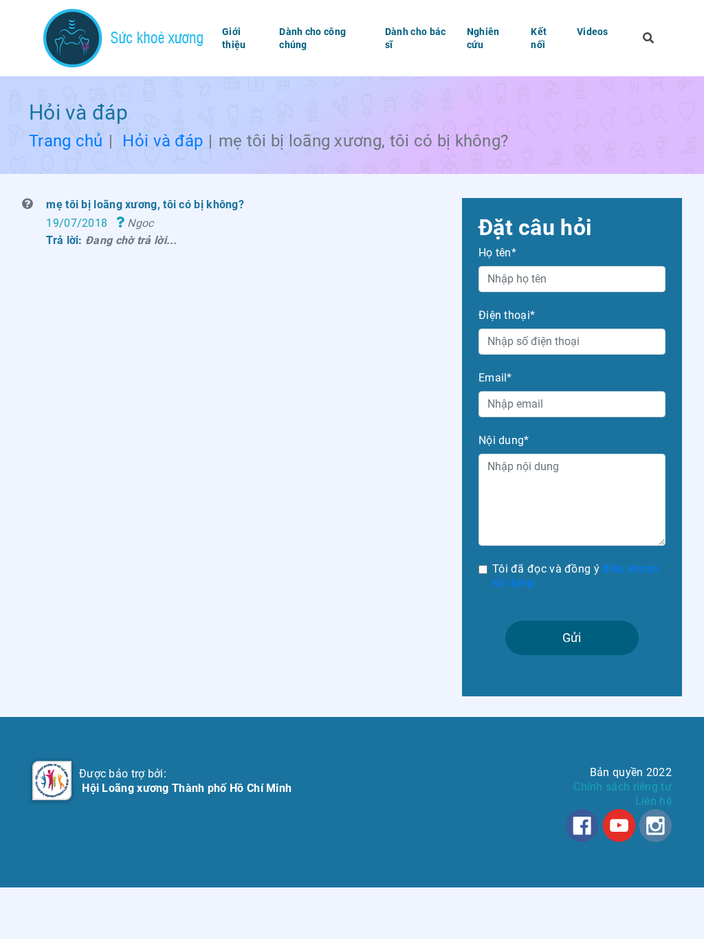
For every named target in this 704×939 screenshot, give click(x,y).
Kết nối (539, 37)
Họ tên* (497, 252)
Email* (495, 377)
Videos (592, 31)
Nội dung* (503, 440)
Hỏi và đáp (162, 141)
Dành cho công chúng (312, 37)
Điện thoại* (506, 315)
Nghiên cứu (483, 37)
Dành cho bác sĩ (415, 37)
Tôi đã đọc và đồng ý (575, 576)
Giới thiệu (234, 37)
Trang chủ (66, 141)
